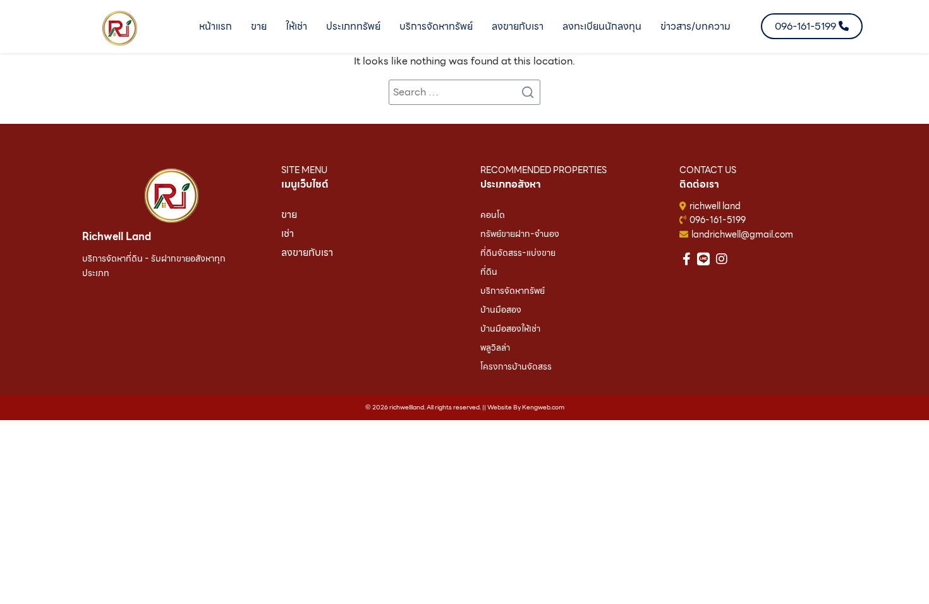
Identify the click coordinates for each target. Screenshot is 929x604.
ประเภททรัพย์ (353, 26)
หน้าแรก (215, 26)
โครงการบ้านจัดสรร (516, 366)
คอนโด (492, 215)
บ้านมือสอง (500, 310)
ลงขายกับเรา (517, 26)
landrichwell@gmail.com (742, 234)
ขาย (259, 26)
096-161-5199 (717, 220)
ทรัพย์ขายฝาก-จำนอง (519, 234)
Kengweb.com (543, 406)
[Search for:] (464, 92)
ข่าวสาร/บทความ (695, 26)
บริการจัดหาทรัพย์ (436, 26)
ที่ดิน (488, 272)
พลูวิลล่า (495, 347)
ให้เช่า (296, 26)
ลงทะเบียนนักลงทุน (601, 26)
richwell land (715, 206)
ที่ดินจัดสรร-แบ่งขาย (518, 253)
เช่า (287, 233)
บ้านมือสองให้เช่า (510, 328)
